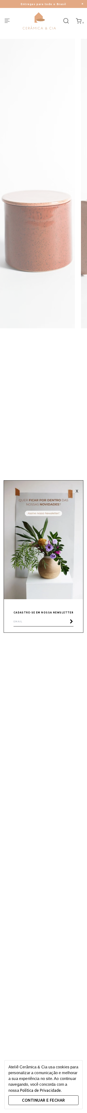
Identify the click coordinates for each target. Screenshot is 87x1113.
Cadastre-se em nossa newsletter (44, 612)
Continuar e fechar (43, 1100)
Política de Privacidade (40, 1090)
